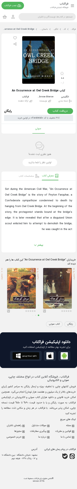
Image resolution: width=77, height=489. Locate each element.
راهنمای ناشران (14, 425)
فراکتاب (25, 97)
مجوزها (17, 431)
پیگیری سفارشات (38, 431)
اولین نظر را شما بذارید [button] (39, 162)
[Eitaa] (72, 456)
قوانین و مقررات (63, 431)
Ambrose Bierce (45, 97)
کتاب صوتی (54, 324)
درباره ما (42, 437)
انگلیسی (65, 97)
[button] (15, 38)
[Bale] (65, 456)
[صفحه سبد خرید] (4, 16)
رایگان (70, 324)
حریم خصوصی (13, 437)
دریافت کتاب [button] (60, 111)
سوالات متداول (39, 425)
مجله (68, 425)
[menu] (72, 5)
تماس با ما (66, 437)
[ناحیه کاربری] (13, 16)
